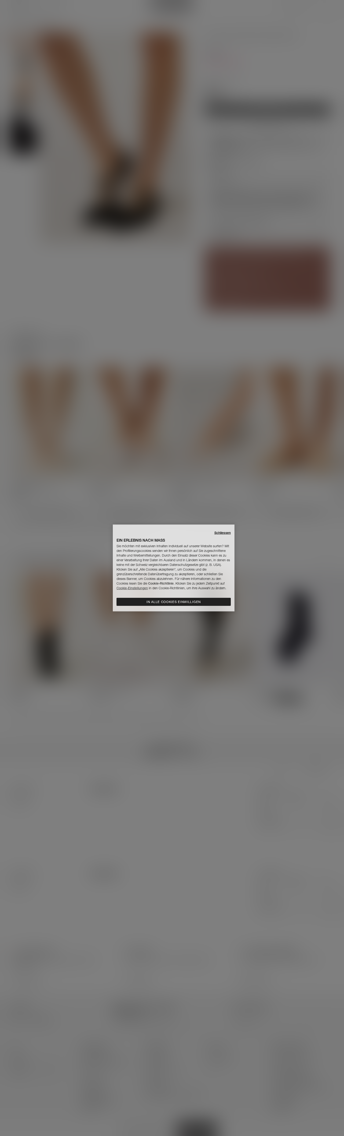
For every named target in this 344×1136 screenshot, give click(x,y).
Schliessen (222, 533)
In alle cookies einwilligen (173, 602)
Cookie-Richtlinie (161, 583)
